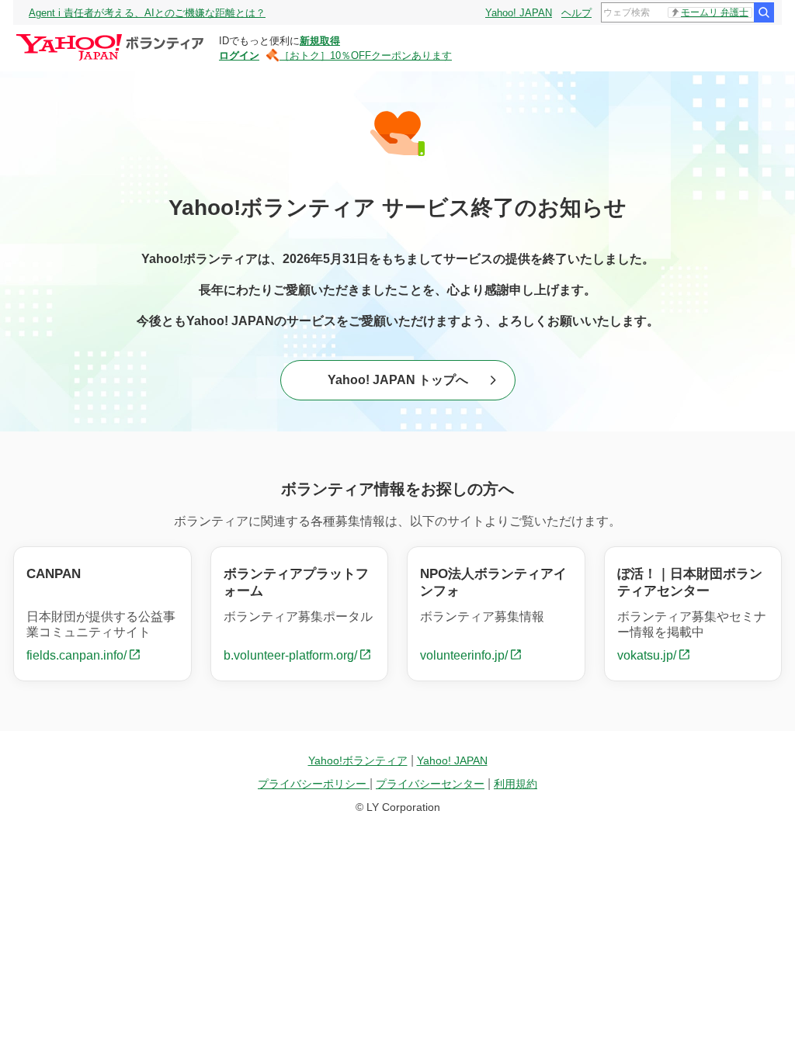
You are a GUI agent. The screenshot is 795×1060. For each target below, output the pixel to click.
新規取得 (320, 41)
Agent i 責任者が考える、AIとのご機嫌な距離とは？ (147, 13)
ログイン (239, 55)
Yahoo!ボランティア (358, 760)
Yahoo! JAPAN (518, 13)
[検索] (764, 12)
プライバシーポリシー (314, 784)
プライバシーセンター (430, 784)
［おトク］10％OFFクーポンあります (365, 55)
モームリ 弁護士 (714, 12)
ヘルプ (576, 13)
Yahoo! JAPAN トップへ (398, 379)
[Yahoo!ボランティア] (112, 38)
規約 (515, 784)
